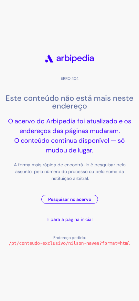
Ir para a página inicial (69, 219)
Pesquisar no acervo (69, 199)
